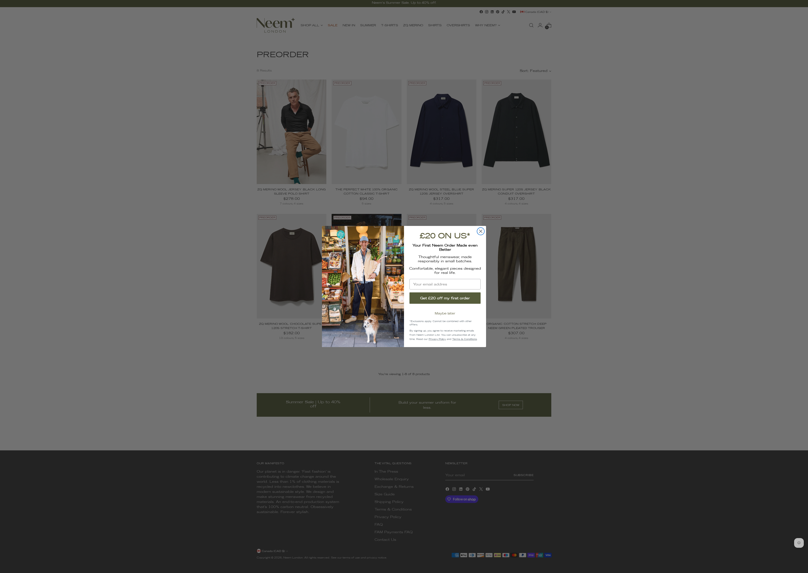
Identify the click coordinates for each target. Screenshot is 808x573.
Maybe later (445, 313)
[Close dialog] (480, 231)
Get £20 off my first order (445, 298)
